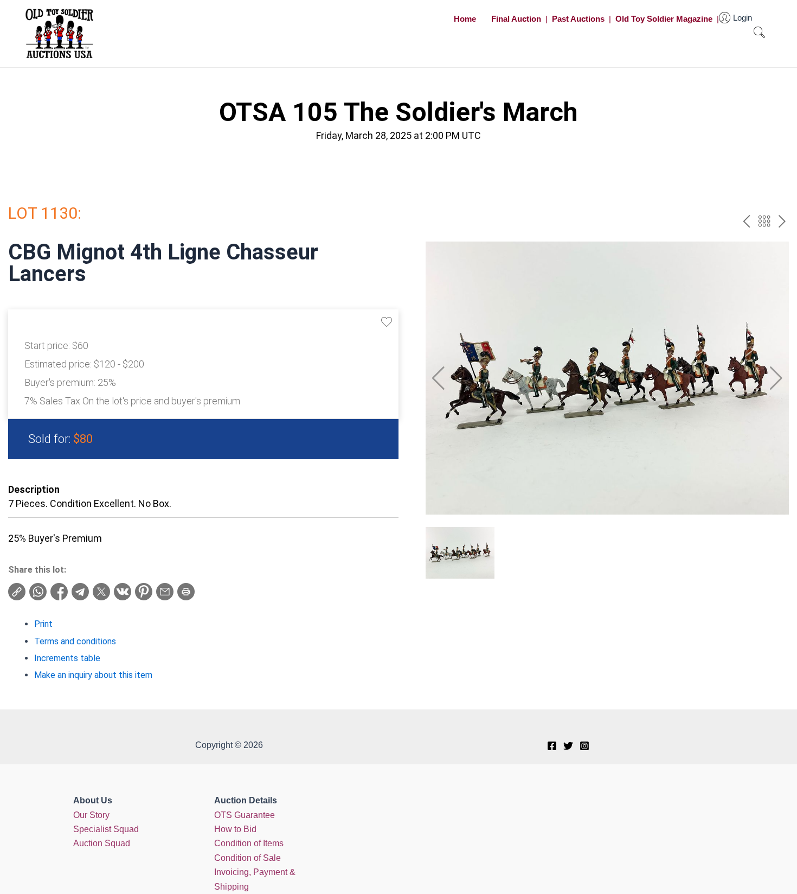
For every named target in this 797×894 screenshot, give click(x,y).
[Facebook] (552, 746)
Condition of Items (249, 843)
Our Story (91, 815)
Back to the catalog (764, 221)
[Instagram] (584, 746)
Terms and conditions (75, 641)
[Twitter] (568, 746)
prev (746, 221)
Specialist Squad (106, 829)
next (782, 221)
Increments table (67, 658)
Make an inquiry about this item (93, 675)
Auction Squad (101, 843)
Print (43, 624)
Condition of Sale (247, 858)
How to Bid (235, 829)
